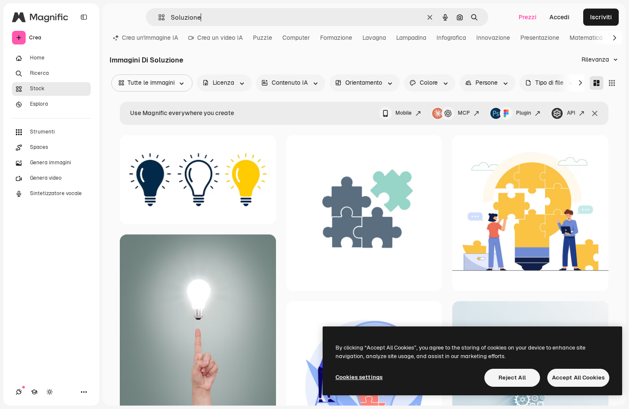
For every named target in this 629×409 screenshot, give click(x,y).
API (571, 113)
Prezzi (528, 17)
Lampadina (411, 37)
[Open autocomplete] (158, 17)
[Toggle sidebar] (84, 17)
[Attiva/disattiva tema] (49, 392)
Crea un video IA (220, 37)
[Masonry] (596, 83)
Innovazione (493, 37)
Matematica (586, 37)
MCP (464, 113)
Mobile (403, 113)
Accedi (559, 17)
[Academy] (34, 392)
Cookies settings (359, 377)
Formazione (336, 37)
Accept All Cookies (578, 377)
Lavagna (374, 37)
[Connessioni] (19, 392)
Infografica (451, 37)
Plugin (523, 113)
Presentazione (539, 37)
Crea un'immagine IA (150, 37)
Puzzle (262, 37)
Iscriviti (601, 17)
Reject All (512, 377)
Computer (296, 37)
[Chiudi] (594, 113)
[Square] (612, 83)
